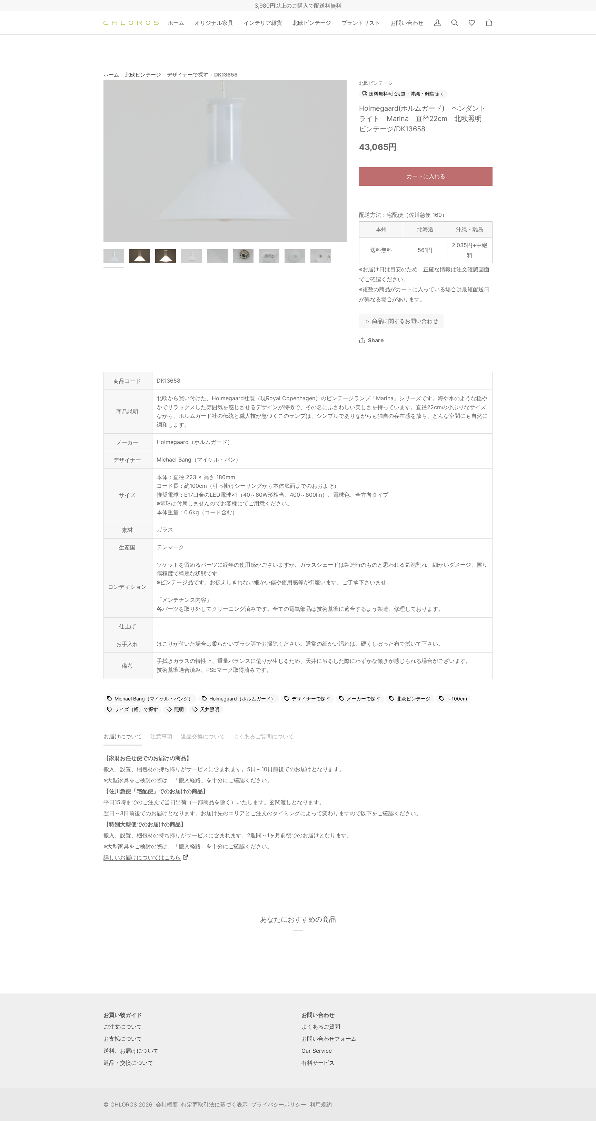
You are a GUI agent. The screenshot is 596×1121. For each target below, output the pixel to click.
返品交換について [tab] (203, 736)
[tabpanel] (298, 807)
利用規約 (321, 1104)
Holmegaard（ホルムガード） (242, 698)
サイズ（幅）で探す (136, 709)
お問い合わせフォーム (329, 1038)
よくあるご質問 (320, 1026)
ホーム (111, 74)
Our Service (316, 1050)
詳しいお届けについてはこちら (142, 857)
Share (376, 340)
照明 (179, 709)
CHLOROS (123, 1104)
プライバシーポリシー (278, 1104)
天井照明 (209, 709)
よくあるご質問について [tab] (263, 736)
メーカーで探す (363, 698)
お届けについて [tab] (122, 736)
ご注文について (122, 1026)
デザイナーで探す (187, 74)
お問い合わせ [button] (318, 1014)
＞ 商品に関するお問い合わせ (401, 320)
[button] (213, 22)
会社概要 (167, 1104)
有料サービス (318, 1062)
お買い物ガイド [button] (122, 1014)
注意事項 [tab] (161, 736)
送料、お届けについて (131, 1050)
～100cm (457, 698)
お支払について (122, 1038)
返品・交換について (128, 1062)
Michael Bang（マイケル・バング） (154, 698)
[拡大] (225, 161)
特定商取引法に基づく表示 (214, 1104)
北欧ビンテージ (143, 74)
